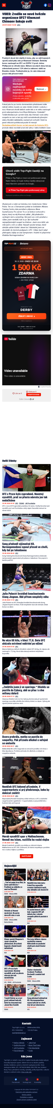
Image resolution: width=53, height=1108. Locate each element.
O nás (31, 1051)
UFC (18, 25)
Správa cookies (26, 1094)
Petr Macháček (34, 1048)
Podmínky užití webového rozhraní (26, 1092)
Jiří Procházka (30, 503)
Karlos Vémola (8, 922)
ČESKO (21, 503)
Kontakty (37, 1082)
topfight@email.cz (19, 1033)
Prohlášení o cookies (26, 1097)
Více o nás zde (26, 1072)
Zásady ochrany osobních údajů (27, 1099)
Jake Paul (32, 1043)
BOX (28, 923)
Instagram (27, 1082)
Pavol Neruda (18, 1051)
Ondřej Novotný (19, 1045)
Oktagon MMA (13, 893)
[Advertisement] (26, 430)
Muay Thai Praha (34, 1045)
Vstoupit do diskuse (33, 395)
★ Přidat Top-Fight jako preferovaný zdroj (26, 190)
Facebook (16, 1082)
